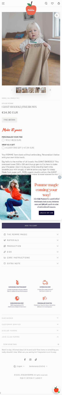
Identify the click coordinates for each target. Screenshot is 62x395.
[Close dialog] (60, 177)
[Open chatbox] (56, 389)
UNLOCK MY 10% (46, 213)
